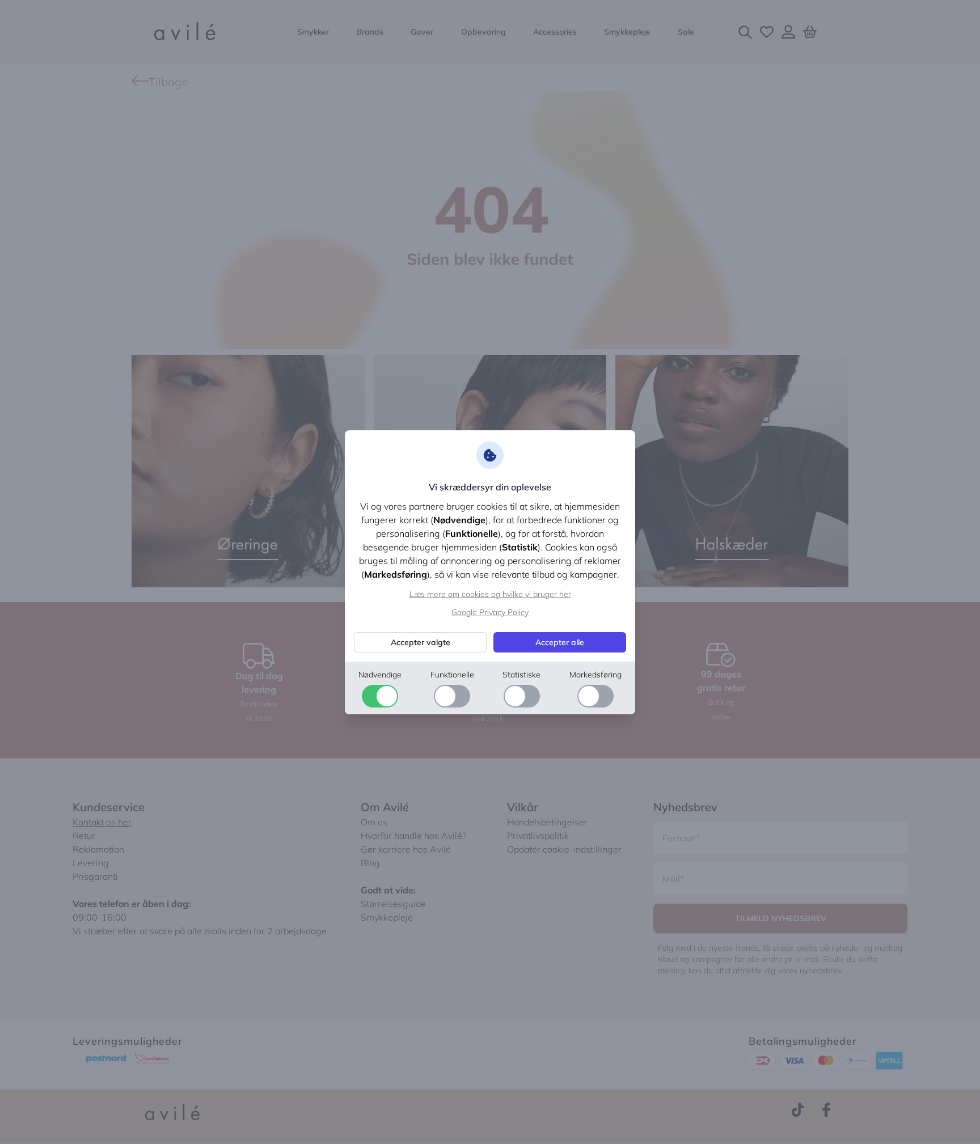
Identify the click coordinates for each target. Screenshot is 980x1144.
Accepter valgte (420, 642)
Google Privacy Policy (490, 612)
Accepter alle (559, 642)
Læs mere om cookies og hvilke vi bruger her (490, 594)
